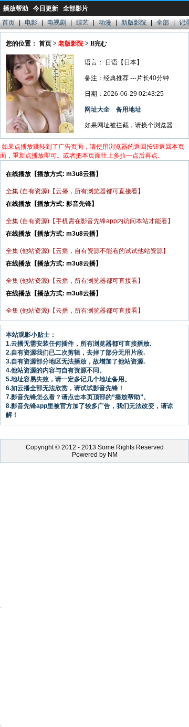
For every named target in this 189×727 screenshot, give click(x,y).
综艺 (82, 22)
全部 (162, 22)
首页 (8, 22)
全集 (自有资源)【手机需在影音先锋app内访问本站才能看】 (90, 221)
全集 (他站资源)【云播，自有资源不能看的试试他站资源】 (87, 251)
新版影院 (133, 22)
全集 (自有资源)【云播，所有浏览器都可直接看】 (75, 191)
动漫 (105, 22)
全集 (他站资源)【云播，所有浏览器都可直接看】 (75, 280)
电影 (31, 22)
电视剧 (56, 22)
